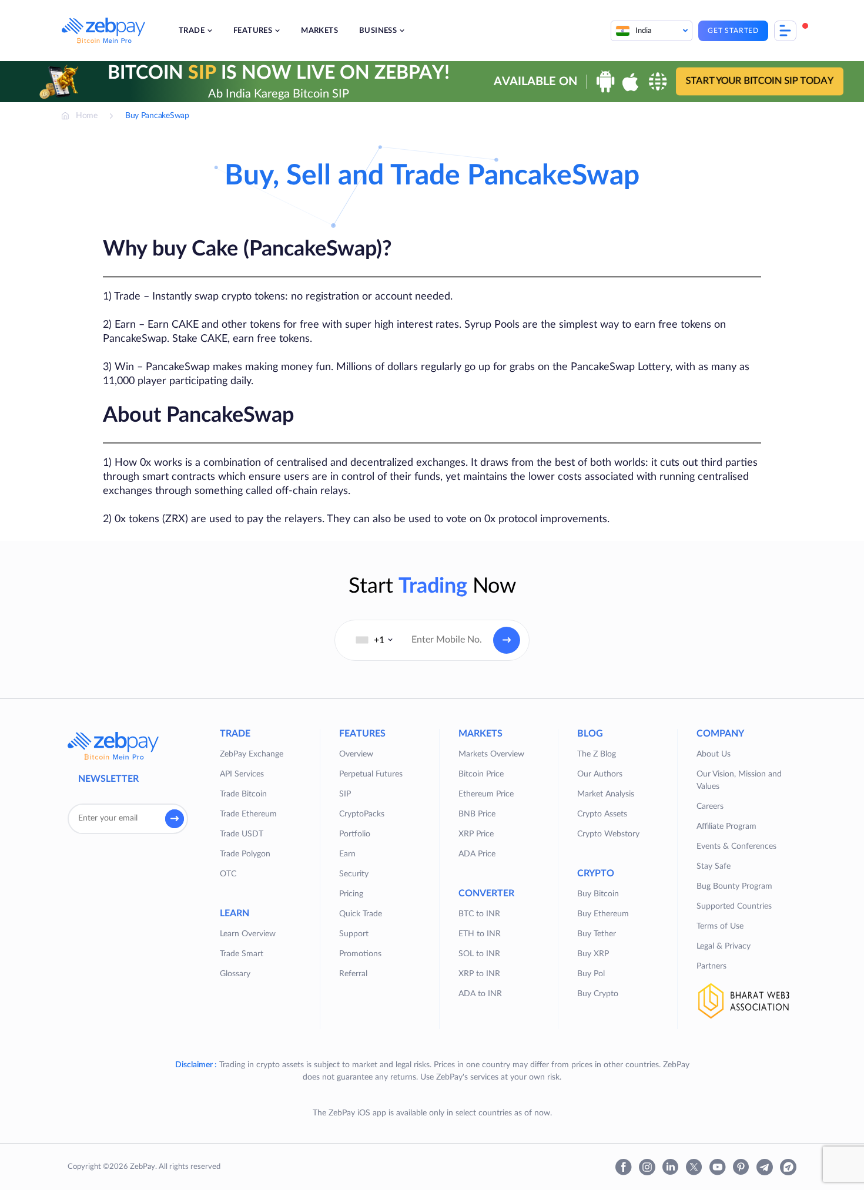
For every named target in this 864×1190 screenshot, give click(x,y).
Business (378, 31)
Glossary (235, 974)
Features (252, 31)
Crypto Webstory (608, 834)
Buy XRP (593, 954)
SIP (345, 794)
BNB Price (476, 814)
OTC (228, 874)
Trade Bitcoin (243, 794)
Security (354, 874)
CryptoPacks (361, 814)
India (643, 31)
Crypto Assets (602, 814)
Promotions (360, 954)
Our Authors (599, 774)
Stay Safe (713, 866)
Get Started (733, 30)
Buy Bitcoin (598, 894)
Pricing (351, 894)
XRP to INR (479, 974)
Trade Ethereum (248, 814)
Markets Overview (491, 754)
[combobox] (374, 640)
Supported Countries (734, 906)
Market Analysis (605, 794)
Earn (347, 854)
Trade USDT (241, 834)
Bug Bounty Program (734, 886)
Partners (711, 966)
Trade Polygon (245, 854)
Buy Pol (591, 974)
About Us (713, 754)
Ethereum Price (486, 794)
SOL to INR (479, 954)
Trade (192, 31)
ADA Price (476, 854)
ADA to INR (480, 994)
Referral (353, 974)
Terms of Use (720, 926)
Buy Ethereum (603, 914)
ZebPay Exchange (251, 754)
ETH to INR (479, 934)
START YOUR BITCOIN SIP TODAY (759, 81)
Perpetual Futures (371, 774)
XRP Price (476, 834)
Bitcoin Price (481, 774)
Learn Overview (248, 934)
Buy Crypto (597, 994)
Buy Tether (596, 934)
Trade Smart (241, 954)
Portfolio (354, 834)
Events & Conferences (736, 846)
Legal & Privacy (723, 946)
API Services (242, 774)
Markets (319, 31)
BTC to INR (479, 914)
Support (354, 934)
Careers (710, 806)
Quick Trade (360, 914)
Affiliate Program (726, 826)
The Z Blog (596, 754)
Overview (356, 754)
